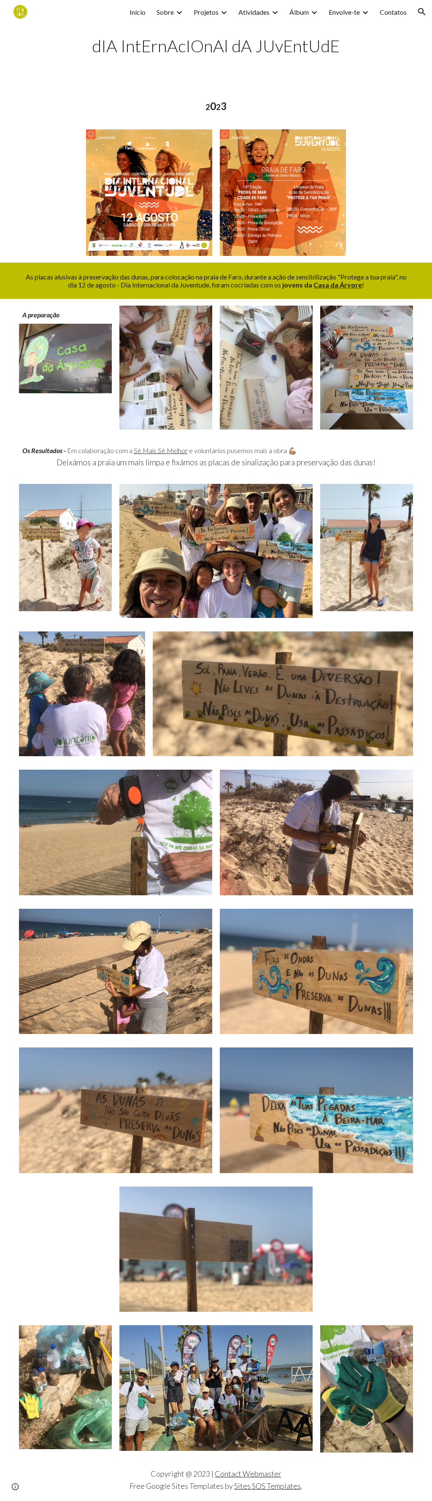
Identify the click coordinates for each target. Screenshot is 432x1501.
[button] (422, 12)
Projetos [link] (206, 12)
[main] (216, 45)
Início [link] (138, 12)
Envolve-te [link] (344, 12)
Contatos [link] (393, 12)
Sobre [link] (165, 12)
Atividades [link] (254, 12)
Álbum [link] (299, 12)
